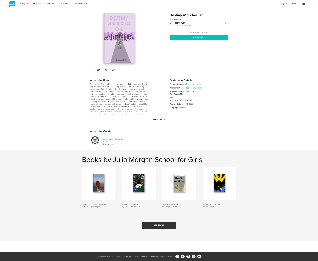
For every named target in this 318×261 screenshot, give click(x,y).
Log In (294, 4)
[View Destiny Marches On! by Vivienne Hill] (119, 38)
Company (118, 256)
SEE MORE (159, 225)
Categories (24, 4)
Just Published (64, 4)
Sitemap (169, 256)
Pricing (136, 256)
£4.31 (226, 23)
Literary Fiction (195, 88)
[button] (303, 4)
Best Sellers (50, 4)
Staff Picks (37, 4)
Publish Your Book (81, 4)
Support (162, 256)
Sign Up (284, 4)
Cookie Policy (154, 256)
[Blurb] (11, 5)
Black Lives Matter (194, 84)
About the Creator (101, 131)
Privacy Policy (144, 256)
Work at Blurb (127, 256)
